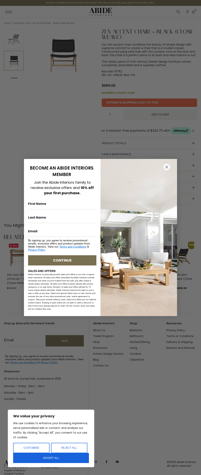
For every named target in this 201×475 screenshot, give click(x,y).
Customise (31, 447)
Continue (62, 260)
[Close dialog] (166, 167)
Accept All (51, 458)
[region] (51, 438)
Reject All (69, 447)
